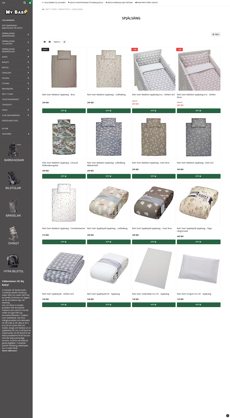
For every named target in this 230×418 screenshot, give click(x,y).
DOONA (5, 78)
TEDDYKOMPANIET (10, 99)
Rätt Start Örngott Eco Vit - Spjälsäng (194, 293)
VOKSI (4, 110)
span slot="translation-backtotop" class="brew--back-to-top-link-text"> (227, 415)
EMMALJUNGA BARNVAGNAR (8, 34)
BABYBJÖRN (7, 88)
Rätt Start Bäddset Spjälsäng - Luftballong (106, 94)
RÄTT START (7, 94)
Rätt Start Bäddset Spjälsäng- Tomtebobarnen (63, 228)
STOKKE (5, 83)
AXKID (4, 57)
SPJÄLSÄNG (77, 9)
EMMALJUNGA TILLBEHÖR (8, 42)
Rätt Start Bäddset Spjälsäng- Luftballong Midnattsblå (106, 164)
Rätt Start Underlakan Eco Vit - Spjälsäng (150, 293)
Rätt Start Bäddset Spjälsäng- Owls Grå (195, 162)
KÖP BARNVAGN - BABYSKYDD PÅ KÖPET (12, 26)
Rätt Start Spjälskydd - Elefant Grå (58, 293)
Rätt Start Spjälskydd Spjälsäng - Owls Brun (152, 228)
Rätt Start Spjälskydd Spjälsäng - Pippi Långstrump (194, 229)
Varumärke (6, 133)
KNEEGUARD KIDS (10, 120)
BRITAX (5, 67)
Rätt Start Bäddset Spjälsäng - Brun (58, 94)
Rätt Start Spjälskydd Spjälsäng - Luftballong (107, 228)
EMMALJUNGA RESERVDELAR (8, 50)
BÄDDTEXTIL (64, 9)
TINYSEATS (7, 104)
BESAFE (5, 62)
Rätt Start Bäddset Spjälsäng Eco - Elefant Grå (153, 94)
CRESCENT (6, 72)
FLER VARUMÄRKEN (11, 115)
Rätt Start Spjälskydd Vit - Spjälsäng (103, 293)
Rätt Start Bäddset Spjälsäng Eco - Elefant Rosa (196, 95)
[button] (30, 2)
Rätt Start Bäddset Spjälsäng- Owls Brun (150, 162)
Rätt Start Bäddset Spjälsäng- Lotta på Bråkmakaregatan (60, 164)
